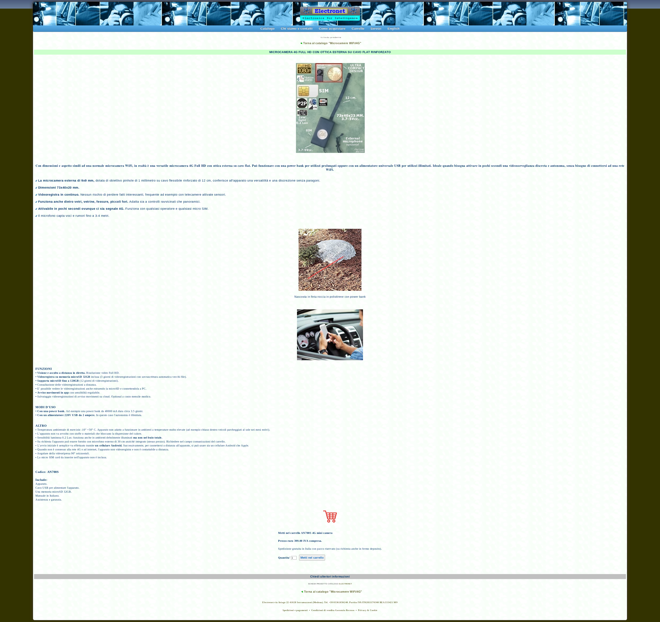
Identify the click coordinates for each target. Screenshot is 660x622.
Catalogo (267, 28)
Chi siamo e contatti (297, 28)
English (394, 28)
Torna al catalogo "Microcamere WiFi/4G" (331, 43)
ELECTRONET (345, 584)
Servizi (376, 28)
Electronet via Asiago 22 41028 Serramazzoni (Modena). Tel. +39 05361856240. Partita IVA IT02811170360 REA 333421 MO (330, 602)
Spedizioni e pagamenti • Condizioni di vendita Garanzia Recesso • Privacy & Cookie (330, 610)
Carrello (358, 28)
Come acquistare (332, 28)
